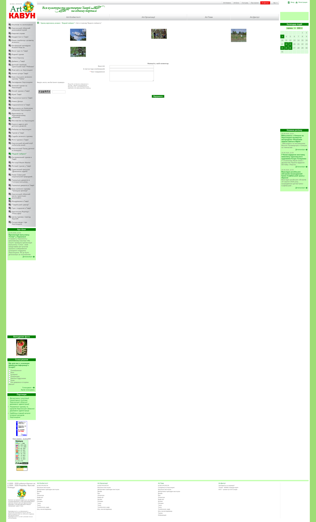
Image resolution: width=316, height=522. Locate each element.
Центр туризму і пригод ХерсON (21, 218)
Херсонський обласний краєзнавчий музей (21, 29)
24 (282, 48)
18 (286, 44)
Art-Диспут (265, 3)
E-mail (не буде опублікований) (94, 69)
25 (286, 48)
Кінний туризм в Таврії (21, 91)
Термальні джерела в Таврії (23, 185)
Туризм (160, 513)
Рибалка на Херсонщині (21, 129)
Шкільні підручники (18, 378)
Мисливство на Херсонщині (23, 121)
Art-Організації (148, 17)
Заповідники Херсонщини (22, 82)
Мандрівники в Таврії (20, 201)
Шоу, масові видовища (44, 509)
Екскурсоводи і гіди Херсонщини (19, 223)
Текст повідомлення (97, 72)
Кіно (12, 372)
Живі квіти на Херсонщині (22, 70)
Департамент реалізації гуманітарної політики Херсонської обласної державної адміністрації (19, 401)
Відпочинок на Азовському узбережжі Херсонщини (22, 109)
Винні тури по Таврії (20, 51)
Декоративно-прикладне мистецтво (48, 489)
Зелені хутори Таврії (20, 73)
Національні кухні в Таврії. (22, 98)
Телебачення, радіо (43, 507)
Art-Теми (209, 17)
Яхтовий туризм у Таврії (21, 166)
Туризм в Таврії (18, 133)
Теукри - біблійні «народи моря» (228, 487)
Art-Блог (236, 3)
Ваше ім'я (101, 66)
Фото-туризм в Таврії (20, 140)
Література (15, 376)
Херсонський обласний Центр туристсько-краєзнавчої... (21, 196)
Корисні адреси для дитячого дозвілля (20, 125)
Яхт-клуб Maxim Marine (21, 163)
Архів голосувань (28, 390)
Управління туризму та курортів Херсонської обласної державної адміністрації (22, 409)
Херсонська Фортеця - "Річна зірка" (21, 212)
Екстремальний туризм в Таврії (22, 158)
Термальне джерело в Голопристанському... (21, 181)
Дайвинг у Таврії (18, 61)
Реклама (39, 501)
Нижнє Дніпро (17, 101)
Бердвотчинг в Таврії (20, 37)
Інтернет (14, 374)
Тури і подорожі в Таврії (21, 208)
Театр (39, 505)
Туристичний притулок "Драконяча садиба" (21, 170)
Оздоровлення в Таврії (21, 105)
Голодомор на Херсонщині (166, 487)
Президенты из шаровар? (226, 485)
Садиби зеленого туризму (22, 136)
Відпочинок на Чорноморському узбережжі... (19, 115)
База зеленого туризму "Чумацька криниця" (21, 190)
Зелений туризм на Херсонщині (19, 86)
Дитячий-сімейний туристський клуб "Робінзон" (23, 66)
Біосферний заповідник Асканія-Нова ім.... (21, 46)
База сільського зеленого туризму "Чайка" (22, 78)
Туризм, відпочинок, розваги (50, 23)
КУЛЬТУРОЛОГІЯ (42, 485)
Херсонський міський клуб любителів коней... (22, 144)
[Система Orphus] (21, 435)
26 (290, 48)
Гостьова (245, 3)
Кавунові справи (18, 33)
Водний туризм (18, 54)
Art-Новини (227, 3)
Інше (12, 380)
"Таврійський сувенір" (20, 205)
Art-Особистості (73, 17)
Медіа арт (40, 497)
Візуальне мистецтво (43, 487)
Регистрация (302, 2)
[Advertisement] (21, 298)
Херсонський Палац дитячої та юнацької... (23, 149)
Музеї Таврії (16, 94)
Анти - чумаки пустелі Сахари (227, 489)
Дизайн (39, 491)
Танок (39, 503)
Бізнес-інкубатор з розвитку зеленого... (23, 41)
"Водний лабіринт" (19, 154)
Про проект (255, 3)
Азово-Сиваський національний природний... (23, 176)
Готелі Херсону (18, 58)
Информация (162, 515)
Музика (39, 499)
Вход (292, 2)
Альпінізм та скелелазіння (22, 25)
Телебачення (15, 370)
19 (290, 44)
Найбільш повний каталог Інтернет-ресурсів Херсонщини (20, 415)
